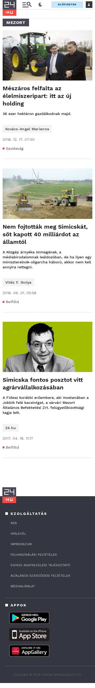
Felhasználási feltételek (34, 554)
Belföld (12, 302)
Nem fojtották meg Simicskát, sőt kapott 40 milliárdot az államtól (45, 234)
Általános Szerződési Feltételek (40, 575)
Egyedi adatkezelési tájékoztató (40, 565)
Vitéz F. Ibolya (18, 282)
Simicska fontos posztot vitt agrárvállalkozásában (43, 383)
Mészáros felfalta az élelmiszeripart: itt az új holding (37, 96)
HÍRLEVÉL (18, 533)
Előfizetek (67, 4)
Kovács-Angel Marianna (27, 129)
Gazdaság (14, 148)
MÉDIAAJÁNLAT (23, 586)
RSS (14, 523)
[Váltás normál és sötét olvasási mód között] (40, 5)
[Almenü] (27, 4)
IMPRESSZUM (21, 544)
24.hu (10, 428)
